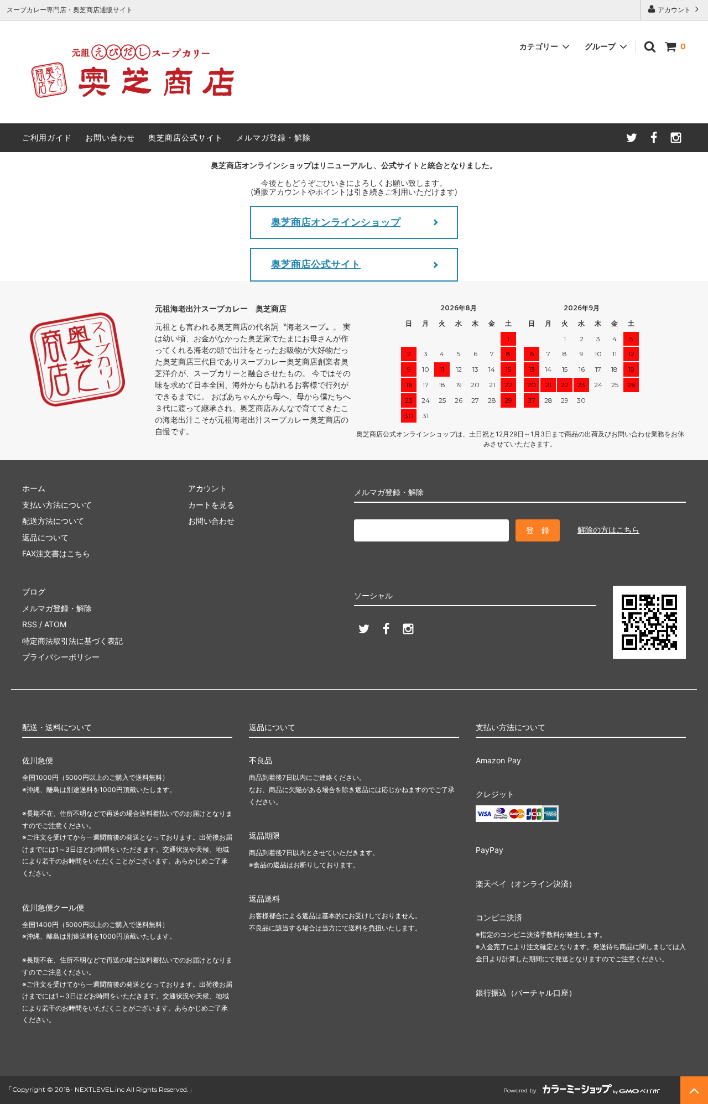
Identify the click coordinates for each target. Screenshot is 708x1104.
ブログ (33, 591)
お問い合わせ (110, 137)
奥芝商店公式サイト (185, 137)
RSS (29, 624)
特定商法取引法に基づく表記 (72, 640)
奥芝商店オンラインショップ (335, 222)
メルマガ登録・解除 (273, 137)
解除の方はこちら (608, 529)
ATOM (55, 624)
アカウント (674, 10)
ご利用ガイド (47, 137)
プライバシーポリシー (61, 657)
